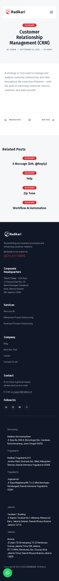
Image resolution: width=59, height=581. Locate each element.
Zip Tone (29, 193)
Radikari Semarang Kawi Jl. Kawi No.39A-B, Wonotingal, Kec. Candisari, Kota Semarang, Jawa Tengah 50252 (28, 440)
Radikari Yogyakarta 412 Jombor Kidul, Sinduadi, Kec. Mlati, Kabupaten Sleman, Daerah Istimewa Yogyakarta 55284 (29, 461)
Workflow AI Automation (29, 208)
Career (7, 356)
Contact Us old (11, 362)
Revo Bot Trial (10, 349)
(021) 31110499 (14, 256)
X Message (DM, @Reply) (29, 164)
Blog (6, 343)
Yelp (29, 178)
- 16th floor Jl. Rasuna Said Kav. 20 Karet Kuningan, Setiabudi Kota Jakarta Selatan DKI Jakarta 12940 (16, 285)
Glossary (29, 158)
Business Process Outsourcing (18, 323)
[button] (7, 572)
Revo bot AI (9, 311)
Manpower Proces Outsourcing (18, 317)
